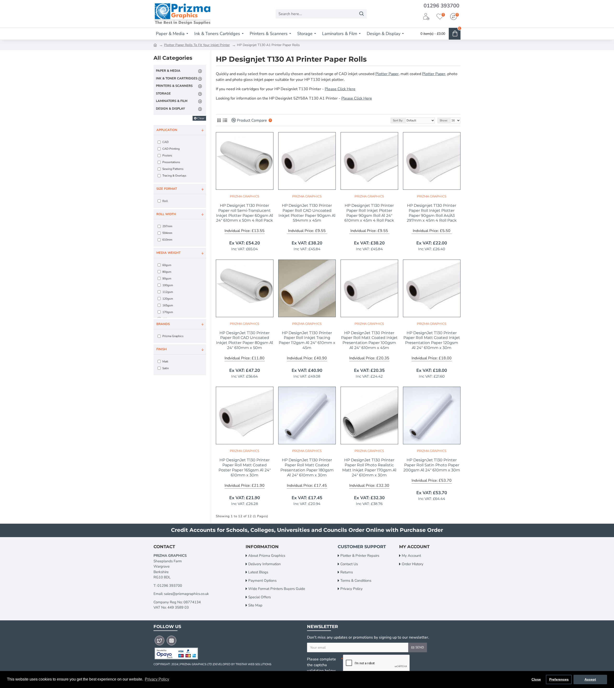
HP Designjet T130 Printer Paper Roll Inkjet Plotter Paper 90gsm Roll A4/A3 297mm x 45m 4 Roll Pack (432, 213)
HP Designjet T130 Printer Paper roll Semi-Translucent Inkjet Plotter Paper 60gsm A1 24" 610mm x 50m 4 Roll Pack (244, 213)
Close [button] (536, 679)
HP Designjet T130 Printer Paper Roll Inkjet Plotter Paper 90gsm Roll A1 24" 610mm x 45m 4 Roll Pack (369, 213)
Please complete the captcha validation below (321, 665)
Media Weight (168, 253)
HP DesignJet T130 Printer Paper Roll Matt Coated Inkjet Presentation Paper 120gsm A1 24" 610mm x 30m (431, 340)
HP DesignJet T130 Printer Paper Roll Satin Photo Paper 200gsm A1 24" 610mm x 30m (431, 465)
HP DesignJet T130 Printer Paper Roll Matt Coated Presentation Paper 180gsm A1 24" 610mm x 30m (307, 467)
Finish (161, 349)
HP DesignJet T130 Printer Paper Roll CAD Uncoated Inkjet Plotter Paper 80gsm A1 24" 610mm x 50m (244, 340)
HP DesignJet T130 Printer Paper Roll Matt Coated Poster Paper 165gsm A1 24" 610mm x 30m (244, 467)
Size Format (166, 189)
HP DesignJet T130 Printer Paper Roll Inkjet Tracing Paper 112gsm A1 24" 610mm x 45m (307, 340)
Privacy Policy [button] (157, 679)
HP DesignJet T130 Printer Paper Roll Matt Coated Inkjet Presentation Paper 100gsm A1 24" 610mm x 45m (369, 340)
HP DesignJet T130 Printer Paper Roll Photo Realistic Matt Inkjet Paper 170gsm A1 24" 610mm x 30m (369, 467)
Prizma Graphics (244, 196)
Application (166, 130)
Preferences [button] (559, 679)
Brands (163, 324)
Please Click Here (340, 89)
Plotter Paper (387, 74)
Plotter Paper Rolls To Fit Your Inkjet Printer (197, 45)
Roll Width (166, 214)
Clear (201, 118)
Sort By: (398, 120)
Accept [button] (590, 679)
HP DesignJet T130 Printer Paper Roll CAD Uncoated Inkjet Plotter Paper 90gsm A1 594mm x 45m (307, 213)
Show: (444, 120)
